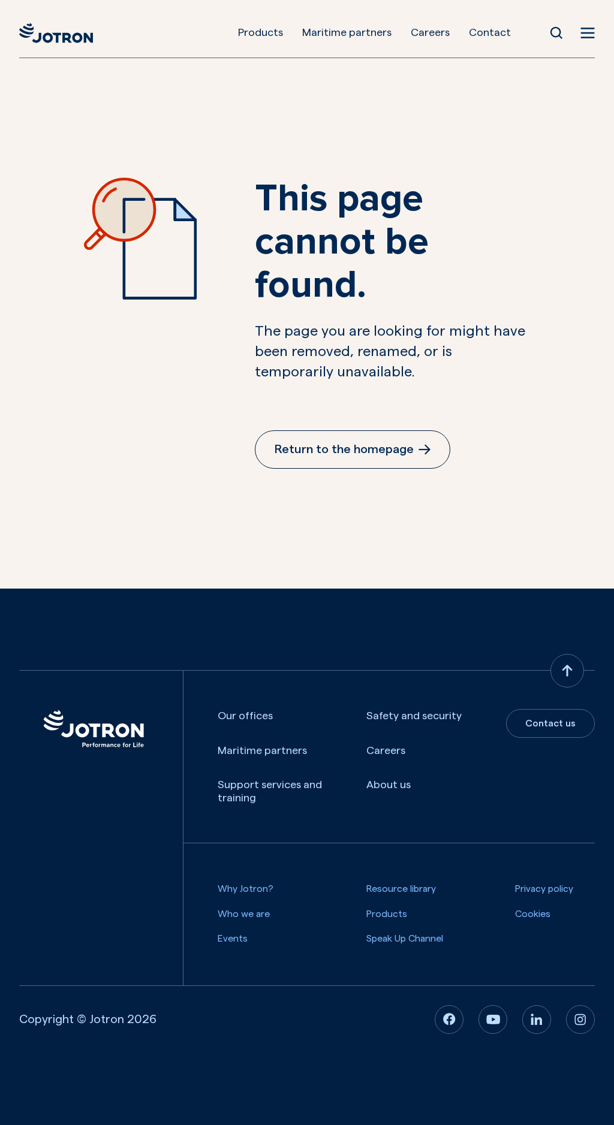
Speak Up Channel (404, 938)
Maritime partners (347, 32)
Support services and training (270, 791)
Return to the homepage (344, 450)
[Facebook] (449, 1019)
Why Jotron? (245, 889)
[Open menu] (587, 33)
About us (388, 784)
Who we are (244, 914)
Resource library (401, 889)
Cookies (532, 914)
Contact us (550, 723)
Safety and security (414, 715)
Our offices (245, 715)
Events (233, 938)
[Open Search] (556, 33)
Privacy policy (544, 889)
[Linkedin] (536, 1019)
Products (260, 32)
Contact (490, 32)
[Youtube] (492, 1019)
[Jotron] (56, 33)
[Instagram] (580, 1019)
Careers (430, 32)
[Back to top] (567, 670)
